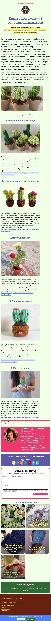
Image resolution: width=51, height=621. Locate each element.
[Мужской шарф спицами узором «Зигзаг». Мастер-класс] (13, 542)
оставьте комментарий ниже (32, 442)
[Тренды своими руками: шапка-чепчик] (37, 542)
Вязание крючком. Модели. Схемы (13, 30)
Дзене (16, 589)
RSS (2, 611)
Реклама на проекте (5, 609)
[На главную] (25, 14)
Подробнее (21, 619)
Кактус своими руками (40, 30)
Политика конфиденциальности (8, 605)
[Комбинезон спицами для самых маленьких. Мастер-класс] (38, 516)
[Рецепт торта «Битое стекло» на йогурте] (13, 567)
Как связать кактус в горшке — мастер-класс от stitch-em (20, 417)
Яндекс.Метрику (37, 616)
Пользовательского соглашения (39, 490)
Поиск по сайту (4, 610)
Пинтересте (31, 589)
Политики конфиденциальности (10, 491)
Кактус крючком (28, 30)
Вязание (38, 27)
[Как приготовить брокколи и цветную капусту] (13, 516)
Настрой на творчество (20, 32)
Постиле (25, 590)
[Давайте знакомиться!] (11, 435)
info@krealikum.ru (18, 599)
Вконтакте (23, 589)
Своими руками (32, 32)
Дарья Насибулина (17, 598)
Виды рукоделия (15, 27)
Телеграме (40, 589)
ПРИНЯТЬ (30, 619)
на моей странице (38, 448)
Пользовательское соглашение (8, 603)
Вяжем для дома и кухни (27, 27)
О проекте (3, 607)
